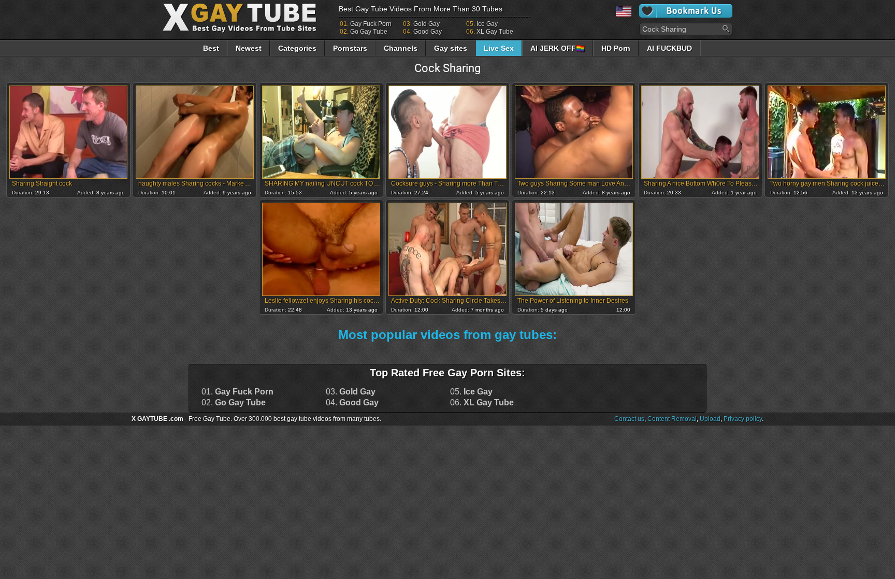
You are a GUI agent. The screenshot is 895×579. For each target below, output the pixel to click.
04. (352, 403)
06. (482, 403)
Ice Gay (487, 23)
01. (237, 392)
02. (233, 403)
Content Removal (672, 418)
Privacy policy (743, 418)
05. (471, 392)
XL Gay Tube (495, 31)
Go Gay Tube (368, 31)
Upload (710, 418)
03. (351, 392)
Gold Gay (426, 23)
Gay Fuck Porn (371, 23)
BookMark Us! (685, 11)
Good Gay (427, 31)
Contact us (629, 418)
